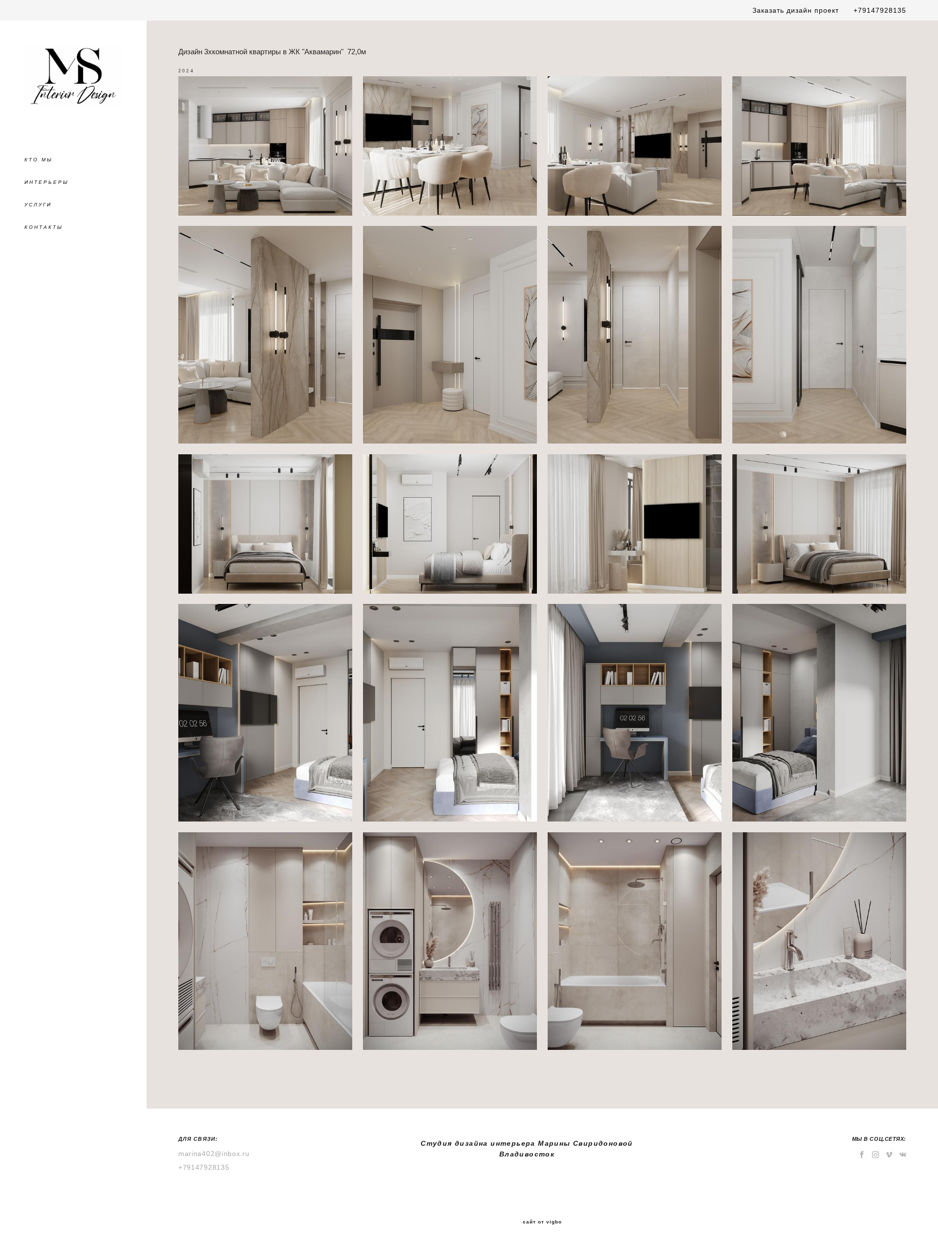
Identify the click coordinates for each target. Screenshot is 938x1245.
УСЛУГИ (38, 204)
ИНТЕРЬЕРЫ (46, 182)
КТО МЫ (38, 159)
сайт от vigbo (542, 1222)
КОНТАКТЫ (43, 227)
